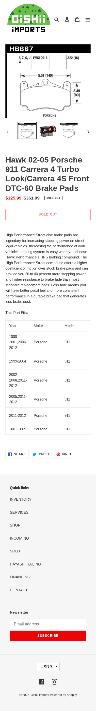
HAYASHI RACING (25, 564)
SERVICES (19, 512)
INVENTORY (21, 499)
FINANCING (20, 577)
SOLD (15, 551)
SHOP (15, 525)
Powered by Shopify (63, 695)
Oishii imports (40, 695)
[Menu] (87, 19)
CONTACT (19, 590)
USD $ (46, 667)
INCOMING (19, 538)
